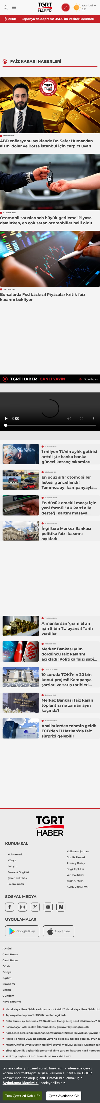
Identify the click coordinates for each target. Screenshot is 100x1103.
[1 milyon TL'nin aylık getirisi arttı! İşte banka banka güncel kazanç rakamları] (21, 454)
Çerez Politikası (17, 878)
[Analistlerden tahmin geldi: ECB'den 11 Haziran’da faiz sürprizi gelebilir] (21, 728)
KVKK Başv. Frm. (77, 886)
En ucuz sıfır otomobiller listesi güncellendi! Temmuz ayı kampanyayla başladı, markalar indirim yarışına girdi (68, 487)
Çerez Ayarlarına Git (64, 1096)
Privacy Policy (76, 863)
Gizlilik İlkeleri (76, 857)
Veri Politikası (75, 875)
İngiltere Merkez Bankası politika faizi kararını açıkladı (66, 533)
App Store (62, 931)
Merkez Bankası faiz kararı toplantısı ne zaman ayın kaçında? (67, 705)
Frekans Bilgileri (18, 872)
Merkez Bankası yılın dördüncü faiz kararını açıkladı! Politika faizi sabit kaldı (69, 656)
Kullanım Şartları (78, 851)
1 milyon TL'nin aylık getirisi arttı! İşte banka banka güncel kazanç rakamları (69, 456)
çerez (87, 1068)
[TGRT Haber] (45, 7)
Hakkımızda (15, 854)
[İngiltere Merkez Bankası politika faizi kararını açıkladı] (21, 531)
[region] (50, 1081)
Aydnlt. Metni (75, 881)
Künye (12, 860)
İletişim (12, 866)
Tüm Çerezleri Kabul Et (22, 1096)
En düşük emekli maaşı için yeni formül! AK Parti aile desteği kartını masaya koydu (69, 510)
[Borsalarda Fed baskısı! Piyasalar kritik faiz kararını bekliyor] (50, 259)
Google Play (25, 931)
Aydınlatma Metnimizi (20, 1083)
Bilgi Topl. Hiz (75, 869)
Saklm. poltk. (16, 884)
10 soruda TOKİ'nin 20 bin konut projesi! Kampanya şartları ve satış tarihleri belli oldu (67, 682)
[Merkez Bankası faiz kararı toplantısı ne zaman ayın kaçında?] (21, 703)
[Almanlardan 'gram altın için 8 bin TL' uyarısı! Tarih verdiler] (21, 626)
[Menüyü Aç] (14, 7)
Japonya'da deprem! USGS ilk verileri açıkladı (58, 19)
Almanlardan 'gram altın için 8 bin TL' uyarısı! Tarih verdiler (67, 628)
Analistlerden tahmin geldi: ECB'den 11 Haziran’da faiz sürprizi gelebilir (69, 730)
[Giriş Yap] (65, 7)
